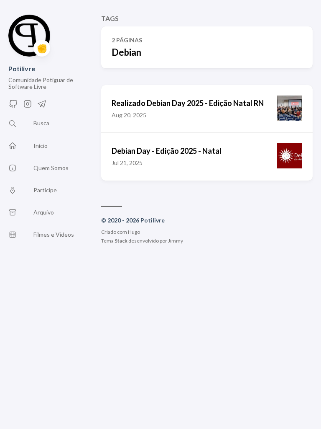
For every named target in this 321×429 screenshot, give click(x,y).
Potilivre (21, 68)
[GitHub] (13, 106)
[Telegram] (42, 106)
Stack (121, 241)
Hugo (134, 232)
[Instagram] (28, 106)
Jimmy (175, 241)
